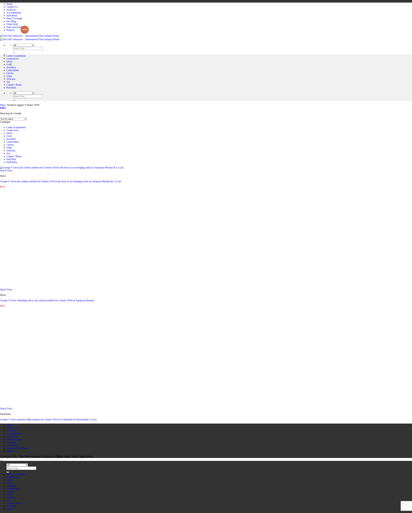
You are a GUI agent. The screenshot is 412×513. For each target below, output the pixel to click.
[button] (3, 107)
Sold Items (11, 15)
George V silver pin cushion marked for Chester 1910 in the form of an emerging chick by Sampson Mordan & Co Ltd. (60, 181)
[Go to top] (1, 460)
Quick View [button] (6, 170)
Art (8, 81)
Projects (10, 30)
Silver (9, 61)
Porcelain (11, 87)
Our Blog (11, 21)
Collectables (12, 70)
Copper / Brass (14, 84)
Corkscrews (12, 58)
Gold (9, 64)
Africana (10, 79)
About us (11, 9)
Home (9, 4)
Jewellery (11, 67)
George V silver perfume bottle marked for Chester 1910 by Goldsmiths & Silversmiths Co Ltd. (48, 419)
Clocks (10, 73)
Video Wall (12, 24)
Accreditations (13, 12)
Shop (2, 105)
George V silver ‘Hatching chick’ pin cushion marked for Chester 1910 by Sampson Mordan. (47, 300)
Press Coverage (14, 18)
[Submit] (14, 52)
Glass (9, 76)
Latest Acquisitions (16, 55)
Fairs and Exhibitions (17, 27)
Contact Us (12, 6)
